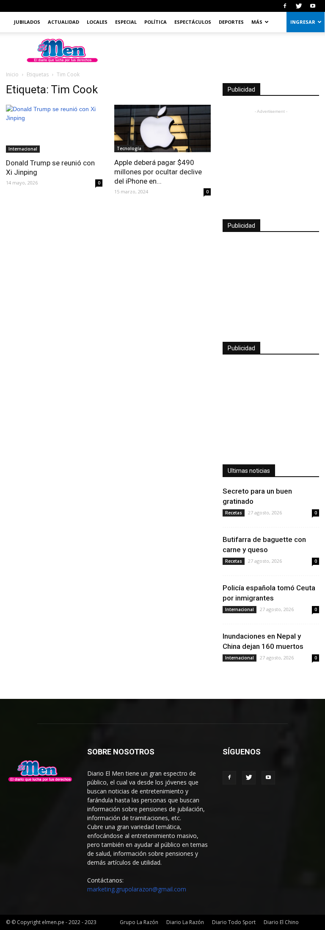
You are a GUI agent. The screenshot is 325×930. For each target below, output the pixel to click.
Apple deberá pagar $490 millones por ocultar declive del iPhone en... (158, 171)
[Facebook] (284, 6)
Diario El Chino (281, 922)
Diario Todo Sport (234, 922)
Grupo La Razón (139, 922)
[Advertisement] (271, 158)
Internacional (22, 149)
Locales (97, 22)
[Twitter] (298, 6)
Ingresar (302, 22)
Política (155, 22)
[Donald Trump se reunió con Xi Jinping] (54, 129)
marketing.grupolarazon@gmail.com (136, 889)
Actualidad (63, 22)
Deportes (231, 22)
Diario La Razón (185, 922)
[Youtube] (312, 6)
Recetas (233, 513)
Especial (126, 22)
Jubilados (27, 22)
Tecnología (129, 148)
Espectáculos (192, 22)
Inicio (12, 74)
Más (256, 22)
